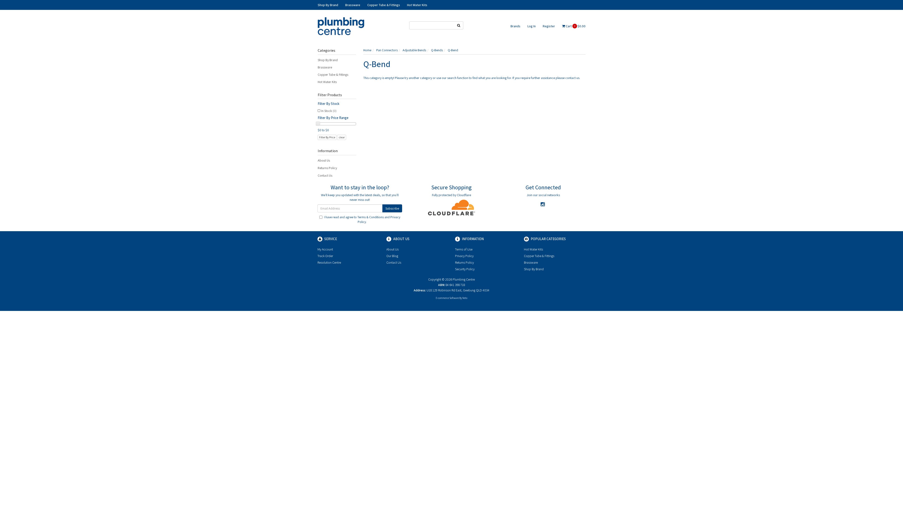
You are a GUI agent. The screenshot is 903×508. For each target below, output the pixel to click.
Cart (575, 26)
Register (549, 26)
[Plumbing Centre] (340, 26)
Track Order (325, 256)
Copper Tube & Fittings (333, 74)
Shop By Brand (328, 60)
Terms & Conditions (370, 217)
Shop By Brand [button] (328, 5)
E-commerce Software (447, 298)
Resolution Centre (329, 262)
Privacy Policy (464, 256)
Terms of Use (463, 249)
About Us (324, 160)
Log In (531, 26)
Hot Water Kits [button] (417, 5)
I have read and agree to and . (362, 219)
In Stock (329, 111)
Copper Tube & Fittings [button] (383, 5)
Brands (515, 26)
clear (342, 137)
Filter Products (330, 95)
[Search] (458, 25)
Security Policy (465, 269)
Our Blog (392, 256)
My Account (325, 249)
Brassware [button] (352, 5)
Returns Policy (327, 168)
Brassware (325, 67)
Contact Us (325, 175)
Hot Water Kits (327, 82)
